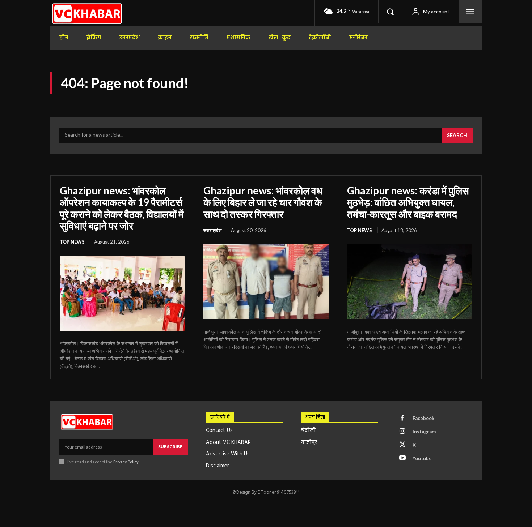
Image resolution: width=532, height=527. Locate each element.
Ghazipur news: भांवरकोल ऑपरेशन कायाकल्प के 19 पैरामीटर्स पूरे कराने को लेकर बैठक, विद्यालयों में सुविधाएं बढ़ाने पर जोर (122, 208)
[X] (402, 444)
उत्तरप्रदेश (212, 230)
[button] (390, 11)
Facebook (423, 418)
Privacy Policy (125, 461)
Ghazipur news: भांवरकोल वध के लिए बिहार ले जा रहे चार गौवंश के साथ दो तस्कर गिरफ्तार (262, 202)
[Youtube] (402, 458)
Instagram (424, 431)
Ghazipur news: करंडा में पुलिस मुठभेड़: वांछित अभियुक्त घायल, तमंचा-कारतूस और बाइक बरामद (408, 202)
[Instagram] (402, 431)
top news (72, 242)
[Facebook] (402, 418)
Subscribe (170, 446)
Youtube (422, 458)
